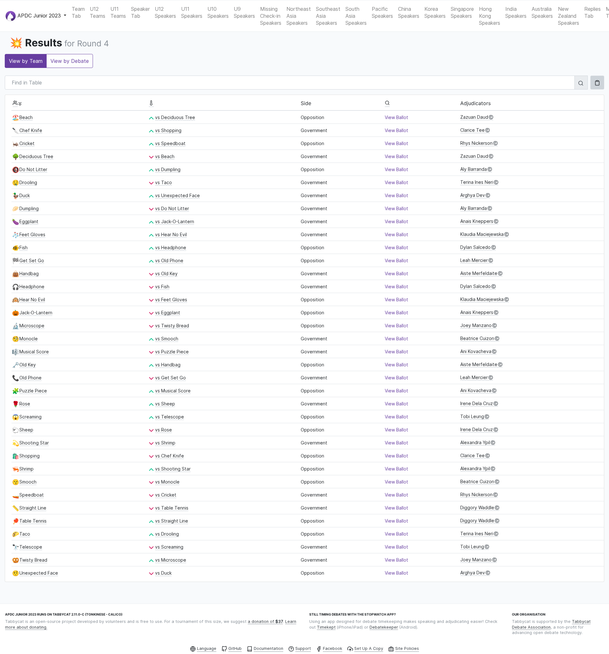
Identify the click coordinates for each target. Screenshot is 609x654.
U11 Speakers (191, 12)
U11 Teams (118, 12)
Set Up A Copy (368, 648)
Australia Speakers (542, 12)
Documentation (268, 648)
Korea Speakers (435, 12)
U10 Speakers (218, 12)
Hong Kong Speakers (489, 16)
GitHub (235, 648)
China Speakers (408, 12)
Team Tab (78, 12)
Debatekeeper (384, 627)
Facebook (332, 648)
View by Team (26, 61)
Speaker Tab (140, 12)
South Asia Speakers (356, 16)
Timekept (326, 627)
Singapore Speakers (462, 12)
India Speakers (516, 12)
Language (206, 648)
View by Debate (69, 61)
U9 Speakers (244, 12)
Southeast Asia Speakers (328, 16)
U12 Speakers (165, 12)
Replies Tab (592, 12)
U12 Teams (97, 12)
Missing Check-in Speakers (270, 16)
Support (303, 648)
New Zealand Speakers (568, 16)
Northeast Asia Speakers (298, 16)
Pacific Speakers (382, 12)
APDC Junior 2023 (39, 15)
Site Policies (407, 648)
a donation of (265, 621)
